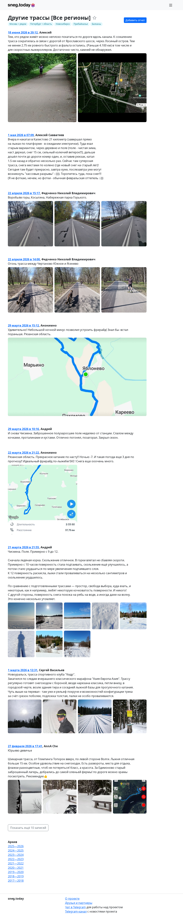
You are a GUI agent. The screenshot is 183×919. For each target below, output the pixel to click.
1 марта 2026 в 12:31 (22, 670)
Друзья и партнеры (78, 903)
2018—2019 (16, 876)
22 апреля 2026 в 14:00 (24, 259)
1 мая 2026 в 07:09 (21, 135)
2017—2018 (16, 881)
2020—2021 (16, 868)
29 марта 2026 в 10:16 (23, 429)
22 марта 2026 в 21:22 (23, 453)
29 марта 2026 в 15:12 (23, 325)
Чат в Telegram (75, 907)
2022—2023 (16, 859)
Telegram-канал (76, 911)
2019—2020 (16, 872)
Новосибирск (63, 23)
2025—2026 (16, 846)
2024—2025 (16, 850)
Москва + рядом (17, 23)
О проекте (72, 899)
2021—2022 (16, 863)
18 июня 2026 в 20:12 (23, 32)
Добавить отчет (135, 20)
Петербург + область (41, 23)
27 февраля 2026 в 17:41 (25, 746)
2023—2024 (16, 855)
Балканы (96, 23)
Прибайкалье (81, 23)
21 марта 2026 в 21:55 (23, 547)
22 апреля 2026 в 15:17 (24, 193)
